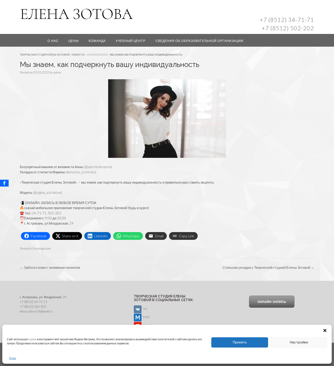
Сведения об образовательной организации (199, 41)
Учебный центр (130, 41)
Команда (97, 41)
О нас (12, 358)
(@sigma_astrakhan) (47, 192)
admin (57, 72)
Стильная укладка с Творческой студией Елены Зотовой (268, 267)
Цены (73, 41)
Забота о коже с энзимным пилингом (50, 267)
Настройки (299, 342)
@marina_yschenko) (81, 172)
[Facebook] (4, 183)
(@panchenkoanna (97, 167)
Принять (240, 342)
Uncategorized (41, 248)
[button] (325, 330)
